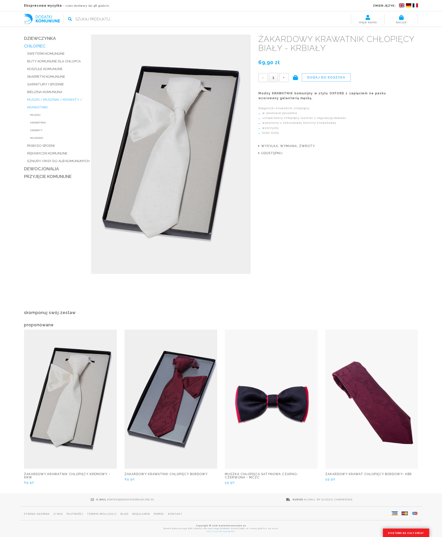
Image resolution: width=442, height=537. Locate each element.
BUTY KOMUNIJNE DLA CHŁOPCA (54, 61)
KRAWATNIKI (38, 122)
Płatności (75, 513)
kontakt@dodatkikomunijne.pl (130, 499)
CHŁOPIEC (35, 46)
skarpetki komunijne (46, 77)
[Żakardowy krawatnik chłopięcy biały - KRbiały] (171, 154)
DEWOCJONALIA (41, 168)
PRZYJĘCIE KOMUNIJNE (48, 176)
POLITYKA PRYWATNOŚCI (221, 531)
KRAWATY (36, 130)
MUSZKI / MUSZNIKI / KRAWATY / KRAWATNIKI (54, 103)
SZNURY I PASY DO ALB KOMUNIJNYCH (58, 161)
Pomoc (159, 513)
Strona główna (37, 513)
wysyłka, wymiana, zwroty (288, 146)
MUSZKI (35, 115)
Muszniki (36, 138)
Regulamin (141, 513)
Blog (124, 513)
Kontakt (175, 513)
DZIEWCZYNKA (40, 38)
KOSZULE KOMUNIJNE (45, 69)
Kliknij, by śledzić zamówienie (328, 499)
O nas (58, 513)
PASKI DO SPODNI (41, 146)
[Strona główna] (42, 18)
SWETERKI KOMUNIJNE (46, 53)
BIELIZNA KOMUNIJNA (44, 92)
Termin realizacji (102, 513)
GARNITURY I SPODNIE (45, 84)
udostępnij (272, 153)
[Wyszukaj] (70, 19)
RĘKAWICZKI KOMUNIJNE (47, 153)
